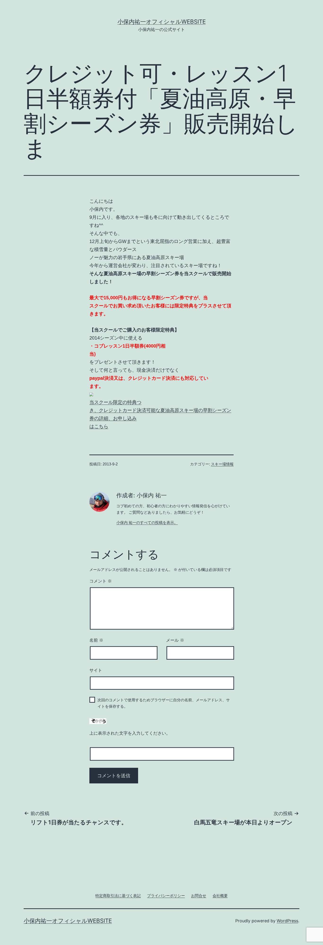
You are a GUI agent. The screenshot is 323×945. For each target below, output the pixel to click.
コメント (100, 581)
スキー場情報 (222, 464)
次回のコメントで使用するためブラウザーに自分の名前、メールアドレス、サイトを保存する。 (163, 703)
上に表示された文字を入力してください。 (129, 733)
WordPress (287, 920)
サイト (95, 670)
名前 (96, 640)
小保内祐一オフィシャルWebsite (162, 21)
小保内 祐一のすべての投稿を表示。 (147, 523)
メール (175, 640)
